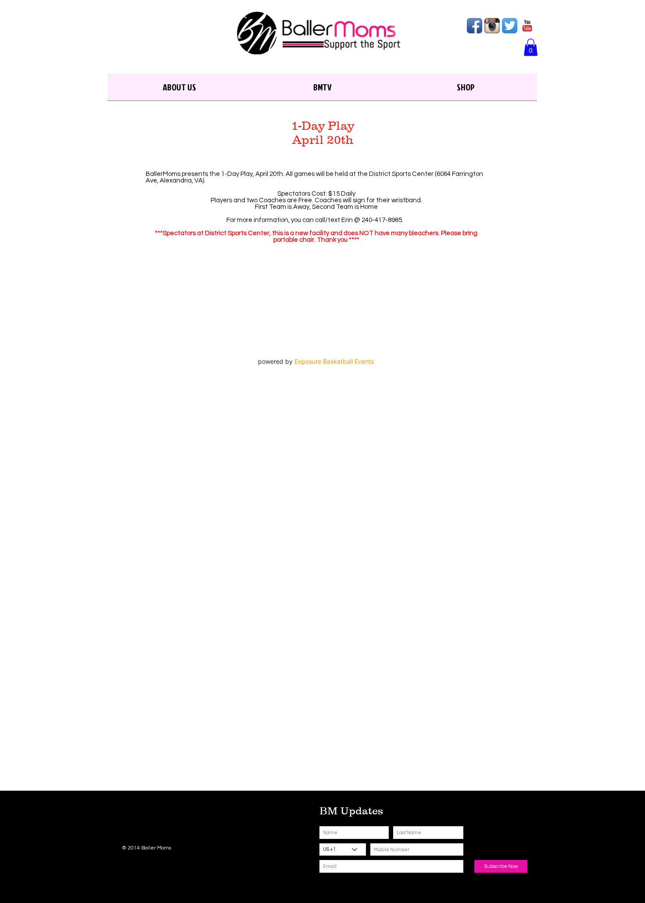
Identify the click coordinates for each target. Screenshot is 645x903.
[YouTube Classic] (527, 25)
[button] (530, 47)
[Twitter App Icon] (509, 25)
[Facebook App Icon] (474, 25)
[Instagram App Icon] (492, 25)
